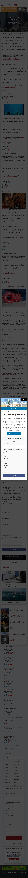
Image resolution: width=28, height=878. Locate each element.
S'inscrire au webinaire (14, 433)
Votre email (6, 443)
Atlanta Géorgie (7, 458)
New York (6, 456)
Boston (5, 463)
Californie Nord (7, 467)
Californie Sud (6, 470)
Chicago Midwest (7, 465)
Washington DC (7, 461)
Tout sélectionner (7, 451)
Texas (5, 472)
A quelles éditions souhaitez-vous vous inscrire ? (13, 449)
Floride (5, 454)
